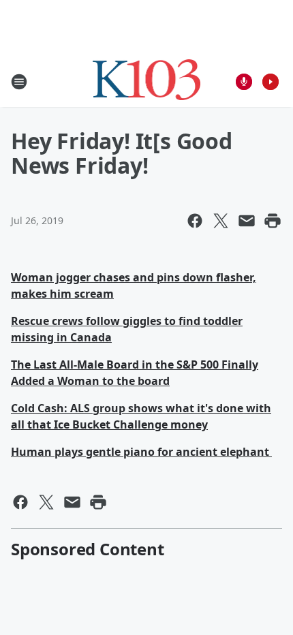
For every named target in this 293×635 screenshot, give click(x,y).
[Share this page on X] (220, 220)
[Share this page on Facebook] (194, 220)
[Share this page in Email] (246, 220)
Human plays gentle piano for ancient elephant (141, 451)
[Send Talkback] (244, 82)
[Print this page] (272, 220)
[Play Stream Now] (270, 82)
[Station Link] (147, 81)
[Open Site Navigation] (19, 82)
